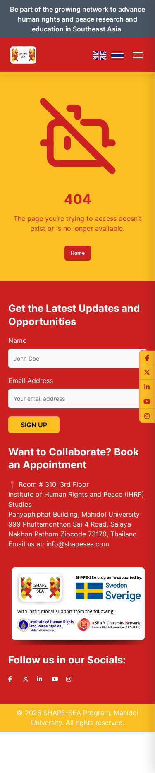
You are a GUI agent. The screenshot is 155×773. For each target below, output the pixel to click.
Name (17, 340)
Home (78, 253)
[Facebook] (147, 357)
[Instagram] (147, 415)
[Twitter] (147, 372)
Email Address (30, 380)
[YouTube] (147, 401)
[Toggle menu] (138, 55)
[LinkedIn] (147, 386)
